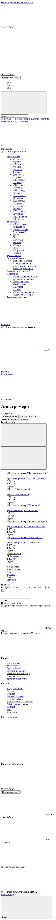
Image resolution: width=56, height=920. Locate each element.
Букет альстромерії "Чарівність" (22, 510)
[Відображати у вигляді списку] (24, 458)
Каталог (11, 691)
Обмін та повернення (17, 704)
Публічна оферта (15, 699)
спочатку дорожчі (10, 419)
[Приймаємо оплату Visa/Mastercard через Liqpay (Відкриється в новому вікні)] (25, 605)
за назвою (24, 419)
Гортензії (11, 580)
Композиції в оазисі (16, 258)
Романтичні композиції (18, 271)
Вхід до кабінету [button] (15, 688)
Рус (8, 85)
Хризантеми (13, 566)
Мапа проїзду (7, 894)
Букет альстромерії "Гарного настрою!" (26, 526)
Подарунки (12, 274)
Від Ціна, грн (7, 587)
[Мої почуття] (31, 553)
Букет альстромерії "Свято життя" (23, 542)
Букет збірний (14, 255)
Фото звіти (12, 712)
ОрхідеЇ (10, 577)
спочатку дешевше (28, 416)
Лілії (9, 572)
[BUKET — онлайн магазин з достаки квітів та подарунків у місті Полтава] (15, 598)
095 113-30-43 (8, 27)
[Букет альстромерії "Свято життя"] (31, 537)
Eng (9, 87)
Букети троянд (14, 156)
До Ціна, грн (30, 587)
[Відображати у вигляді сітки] (24, 435)
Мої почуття (13, 556)
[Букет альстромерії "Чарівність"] (31, 505)
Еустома (11, 574)
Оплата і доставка (15, 696)
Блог (9, 709)
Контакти (11, 707)
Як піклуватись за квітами (20, 701)
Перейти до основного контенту (17, 2)
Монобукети (13, 221)
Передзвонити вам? (10, 77)
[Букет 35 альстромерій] (31, 489)
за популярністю (9, 416)
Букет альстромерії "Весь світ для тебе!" (26, 478)
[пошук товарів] (24, 102)
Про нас (11, 694)
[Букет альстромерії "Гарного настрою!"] (31, 521)
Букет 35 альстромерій (18, 494)
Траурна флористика (17, 297)
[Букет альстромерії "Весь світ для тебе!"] (31, 473)
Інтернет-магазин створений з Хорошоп (20, 633)
